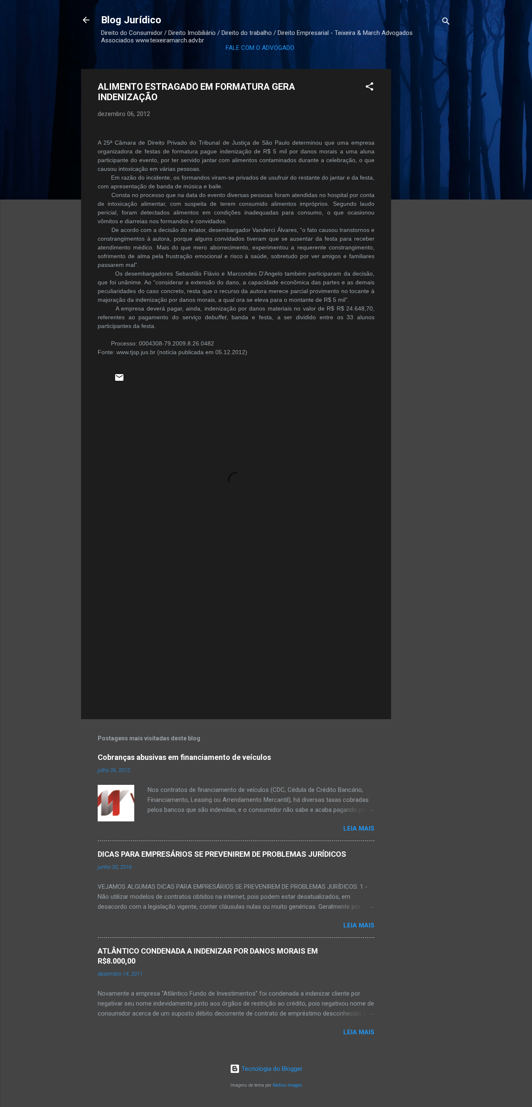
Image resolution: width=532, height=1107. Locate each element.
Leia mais (358, 828)
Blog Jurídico (131, 20)
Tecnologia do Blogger (271, 1068)
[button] (369, 87)
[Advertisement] (424, 193)
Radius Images (287, 1085)
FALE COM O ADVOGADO (260, 48)
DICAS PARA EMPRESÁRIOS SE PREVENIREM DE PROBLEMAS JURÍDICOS (222, 854)
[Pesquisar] (446, 22)
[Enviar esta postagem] (119, 380)
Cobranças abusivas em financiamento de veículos (184, 757)
